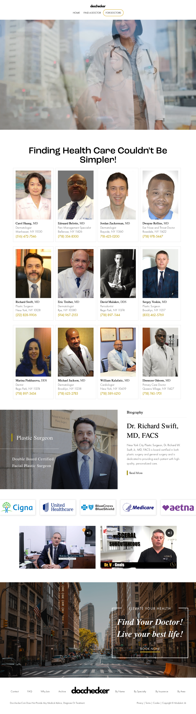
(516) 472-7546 (26, 236)
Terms (148, 703)
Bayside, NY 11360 (111, 232)
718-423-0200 (109, 236)
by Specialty (140, 691)
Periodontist (106, 306)
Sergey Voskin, (155, 302)
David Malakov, (113, 302)
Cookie (156, 703)
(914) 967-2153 (68, 315)
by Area (181, 691)
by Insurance (162, 691)
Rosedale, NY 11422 (154, 232)
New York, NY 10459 (113, 389)
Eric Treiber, (68, 302)
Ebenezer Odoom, (156, 380)
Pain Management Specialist (74, 228)
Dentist (19, 385)
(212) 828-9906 (26, 315)
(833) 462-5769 (153, 315)
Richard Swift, (27, 302)
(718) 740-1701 (152, 393)
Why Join (45, 691)
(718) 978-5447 (153, 236)
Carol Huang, (27, 223)
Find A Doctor (92, 12)
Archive (62, 691)
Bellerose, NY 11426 (70, 232)
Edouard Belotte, (71, 223)
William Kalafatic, (114, 380)
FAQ (29, 691)
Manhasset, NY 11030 (29, 232)
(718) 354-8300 (68, 236)
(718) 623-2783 (68, 393)
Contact (15, 691)
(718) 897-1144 (110, 315)
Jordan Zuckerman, (115, 223)
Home (76, 12)
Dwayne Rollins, (156, 223)
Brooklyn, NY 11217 (154, 310)
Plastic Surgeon (24, 306)
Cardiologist (107, 385)
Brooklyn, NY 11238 (69, 389)
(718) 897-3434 (26, 393)
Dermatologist (23, 228)
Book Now (150, 649)
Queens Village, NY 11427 (158, 389)
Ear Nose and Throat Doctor (159, 228)
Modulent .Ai (180, 703)
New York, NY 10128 (28, 310)
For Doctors (113, 12)
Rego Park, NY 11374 (112, 310)
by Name (120, 691)
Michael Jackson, (71, 380)
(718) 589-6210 (110, 393)
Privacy (140, 703)
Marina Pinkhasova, (31, 380)
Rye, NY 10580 (67, 310)
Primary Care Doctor (154, 385)
